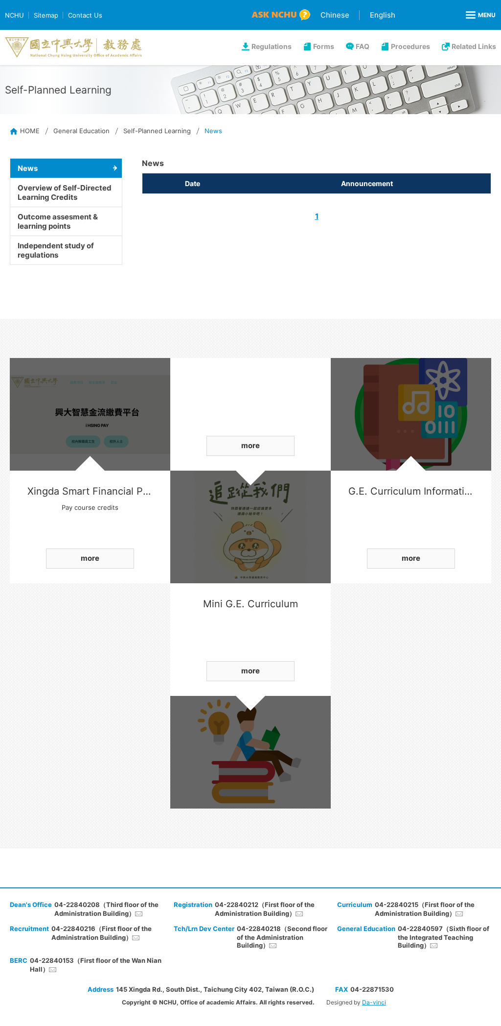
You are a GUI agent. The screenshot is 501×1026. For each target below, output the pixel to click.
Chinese (334, 15)
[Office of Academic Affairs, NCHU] (73, 47)
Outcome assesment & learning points (58, 221)
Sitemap (46, 15)
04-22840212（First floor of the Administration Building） (265, 909)
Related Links (474, 46)
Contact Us (85, 15)
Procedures (410, 46)
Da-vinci (374, 1002)
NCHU (14, 15)
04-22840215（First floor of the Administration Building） (425, 909)
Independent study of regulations (56, 250)
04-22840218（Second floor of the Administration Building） (282, 937)
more (90, 558)
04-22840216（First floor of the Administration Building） (101, 933)
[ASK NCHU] (280, 15)
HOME (30, 131)
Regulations (271, 46)
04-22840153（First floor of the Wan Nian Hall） (95, 964)
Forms (323, 46)
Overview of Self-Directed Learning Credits (65, 192)
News (28, 168)
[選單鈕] (481, 15)
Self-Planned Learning (157, 131)
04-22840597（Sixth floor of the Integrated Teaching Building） (443, 937)
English (382, 15)
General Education (81, 131)
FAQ (362, 46)
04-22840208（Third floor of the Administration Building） (106, 909)
